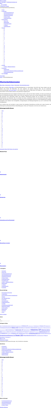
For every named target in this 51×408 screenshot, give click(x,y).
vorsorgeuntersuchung (40, 335)
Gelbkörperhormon (6, 302)
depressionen (8, 85)
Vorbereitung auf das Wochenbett (7, 220)
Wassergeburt (3, 265)
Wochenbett (16, 85)
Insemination (4, 294)
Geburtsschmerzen (47, 327)
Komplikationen (20, 331)
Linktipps (6, 25)
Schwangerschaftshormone (45, 333)
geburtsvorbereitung (10, 329)
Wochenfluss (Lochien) (5, 243)
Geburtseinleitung (21, 327)
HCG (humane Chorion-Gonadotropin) (9, 295)
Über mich (6, 20)
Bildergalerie (6, 22)
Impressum (4, 68)
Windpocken (2, 197)
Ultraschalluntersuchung (29, 335)
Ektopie (3, 296)
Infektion (9, 331)
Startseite (4, 270)
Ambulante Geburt (3, 149)
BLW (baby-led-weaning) (12, 149)
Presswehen (9, 333)
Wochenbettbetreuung (8, 14)
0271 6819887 (4, 4)
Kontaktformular (5, 280)
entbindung (25, 325)
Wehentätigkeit (3, 337)
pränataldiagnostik (22, 333)
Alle (2, 110)
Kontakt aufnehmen (4, 407)
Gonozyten (4, 299)
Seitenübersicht (7, 26)
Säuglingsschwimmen (8, 15)
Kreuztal (26, 331)
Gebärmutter (19, 329)
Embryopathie (5, 307)
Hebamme (36, 330)
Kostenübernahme (7, 18)
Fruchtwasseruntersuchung (5, 327)
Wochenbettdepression (10, 82)
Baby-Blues (2, 85)
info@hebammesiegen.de (12, 2)
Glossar (3, 27)
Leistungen (4, 11)
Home (3, 9)
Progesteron (14, 333)
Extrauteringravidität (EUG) (7, 305)
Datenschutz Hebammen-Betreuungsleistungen (13, 70)
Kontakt (3, 65)
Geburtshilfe (28, 327)
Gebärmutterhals (27, 329)
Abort (3, 312)
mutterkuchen (32, 331)
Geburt (12, 85)
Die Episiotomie (5, 301)
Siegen (19, 335)
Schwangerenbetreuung (9, 12)
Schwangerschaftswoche (7, 335)
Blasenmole (4, 309)
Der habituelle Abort (6, 298)
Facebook (4, 287)
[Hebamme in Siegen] (4, 6)
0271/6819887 (3, 2)
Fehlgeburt (42, 325)
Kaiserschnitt (14, 331)
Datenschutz (6, 69)
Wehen (46, 335)
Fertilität (3, 303)
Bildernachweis (5, 354)
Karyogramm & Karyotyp (7, 292)
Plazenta (4, 333)
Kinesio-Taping (7, 16)
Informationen (5, 19)
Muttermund (43, 331)
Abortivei (4, 310)
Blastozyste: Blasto (6, 306)
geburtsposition (40, 327)
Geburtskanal (34, 327)
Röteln (27, 333)
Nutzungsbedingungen (8, 72)
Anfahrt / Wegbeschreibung (9, 66)
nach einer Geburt (12, 90)
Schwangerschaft (34, 333)
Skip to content (3, 0)
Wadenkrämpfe (3, 174)
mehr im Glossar (3, 314)
